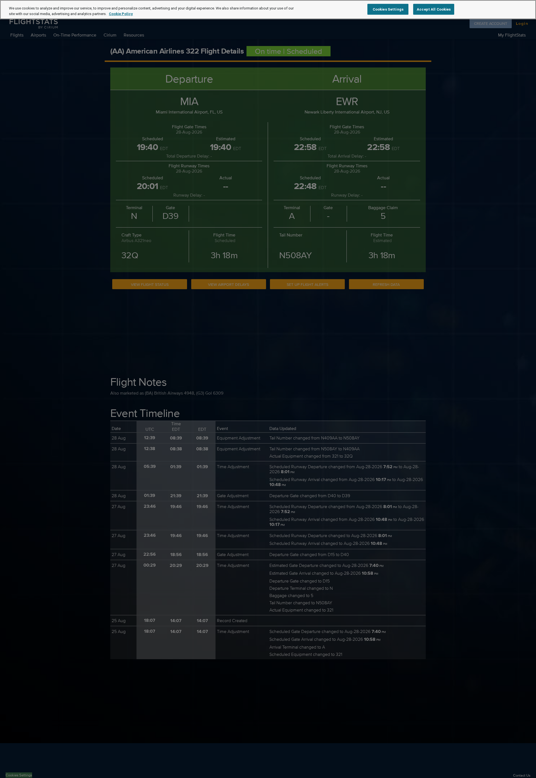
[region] (268, 9)
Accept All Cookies (434, 9)
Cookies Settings (388, 9)
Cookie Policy (121, 14)
